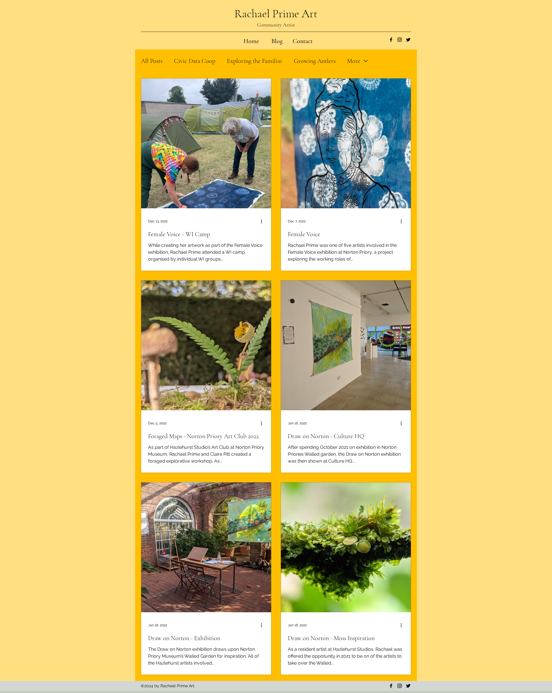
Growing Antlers (315, 61)
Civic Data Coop (194, 61)
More (353, 61)
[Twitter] (408, 40)
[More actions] (263, 221)
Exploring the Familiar (254, 61)
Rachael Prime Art (276, 13)
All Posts (151, 61)
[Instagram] (399, 40)
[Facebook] (391, 40)
